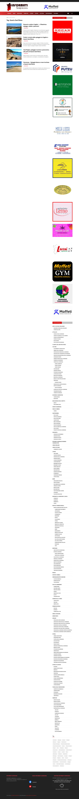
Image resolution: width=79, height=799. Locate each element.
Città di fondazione (57, 704)
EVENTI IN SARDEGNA (57, 406)
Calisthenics (57, 519)
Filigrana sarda (58, 382)
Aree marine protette (58, 480)
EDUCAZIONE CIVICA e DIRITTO (59, 400)
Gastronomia (56, 413)
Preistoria (56, 673)
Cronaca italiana (57, 338)
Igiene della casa (57, 593)
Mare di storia (56, 487)
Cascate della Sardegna (59, 557)
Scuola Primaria (55, 761)
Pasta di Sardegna (57, 425)
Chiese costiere (58, 365)
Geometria (56, 500)
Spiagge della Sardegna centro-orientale (62, 631)
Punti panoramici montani (59, 567)
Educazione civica (57, 404)
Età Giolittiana (57, 640)
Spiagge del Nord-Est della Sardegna (61, 621)
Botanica (55, 609)
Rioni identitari (57, 470)
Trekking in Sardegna (58, 570)
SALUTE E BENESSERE (57, 584)
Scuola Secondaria (63, 761)
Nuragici (54, 757)
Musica (54, 572)
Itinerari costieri (57, 485)
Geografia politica (57, 437)
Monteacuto (57, 723)
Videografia (56, 695)
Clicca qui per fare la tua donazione (62, 789)
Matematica (55, 753)
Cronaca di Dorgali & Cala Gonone (61, 335)
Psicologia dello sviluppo (60, 537)
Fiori (58, 747)
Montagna (55, 548)
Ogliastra (57, 728)
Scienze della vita (57, 611)
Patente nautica (57, 580)
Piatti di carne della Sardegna (60, 426)
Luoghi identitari (57, 461)
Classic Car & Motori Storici (59, 344)
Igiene (56, 529)
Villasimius (62, 765)
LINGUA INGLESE (56, 445)
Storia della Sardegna (60, 763)
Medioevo (55, 669)
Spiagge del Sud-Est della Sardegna (61, 626)
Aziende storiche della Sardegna (60, 358)
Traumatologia (57, 596)
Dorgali (54, 747)
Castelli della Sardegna (59, 639)
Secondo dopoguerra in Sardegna (61, 659)
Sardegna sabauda (57, 655)
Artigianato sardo (57, 356)
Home (7, 17)
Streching (57, 544)
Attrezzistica (57, 514)
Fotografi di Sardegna (58, 372)
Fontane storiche (57, 370)
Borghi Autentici (57, 701)
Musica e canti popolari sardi (60, 378)
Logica (55, 503)
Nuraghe (65, 755)
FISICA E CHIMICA (56, 409)
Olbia (63, 757)
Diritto (55, 402)
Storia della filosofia (58, 683)
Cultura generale (57, 578)
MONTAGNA (19, 13)
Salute (55, 594)
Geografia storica (57, 439)
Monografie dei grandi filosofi (60, 671)
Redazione (26, 53)
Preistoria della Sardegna (62, 759)
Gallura (56, 714)
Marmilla (57, 719)
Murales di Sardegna (58, 375)
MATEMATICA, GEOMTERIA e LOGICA (60, 496)
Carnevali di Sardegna (58, 360)
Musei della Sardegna (58, 377)
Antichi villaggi (57, 699)
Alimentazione (56, 586)
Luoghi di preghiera (58, 460)
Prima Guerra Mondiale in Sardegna (61, 652)
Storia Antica (56, 676)
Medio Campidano (58, 721)
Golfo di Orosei (68, 749)
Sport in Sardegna (57, 385)
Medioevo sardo (57, 647)
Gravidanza (57, 527)
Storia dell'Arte (57, 329)
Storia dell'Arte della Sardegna (60, 389)
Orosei (66, 757)
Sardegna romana (57, 654)
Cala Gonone (64, 741)
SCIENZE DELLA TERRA (57, 598)
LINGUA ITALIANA (56, 447)
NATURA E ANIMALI (56, 574)
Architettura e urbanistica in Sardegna (62, 353)
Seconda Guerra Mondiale (59, 674)
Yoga (56, 545)
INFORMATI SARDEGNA (15, 795)
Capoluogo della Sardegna (59, 703)
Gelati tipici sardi (57, 418)
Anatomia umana (57, 588)
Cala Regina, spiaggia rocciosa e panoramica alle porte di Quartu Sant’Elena (36, 50)
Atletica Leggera (58, 512)
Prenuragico (56, 650)
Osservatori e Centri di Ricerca (60, 384)
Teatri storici (56, 476)
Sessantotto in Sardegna (59, 660)
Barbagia (57, 711)
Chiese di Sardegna (56, 743)
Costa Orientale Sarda (57, 745)
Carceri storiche (57, 455)
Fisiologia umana (57, 589)
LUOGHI (31, 13)
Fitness (56, 520)
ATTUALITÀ (55, 332)
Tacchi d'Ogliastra (57, 568)
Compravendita (57, 396)
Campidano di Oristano (59, 713)
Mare (54, 479)
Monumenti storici (57, 465)
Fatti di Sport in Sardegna (59, 342)
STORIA (36, 13)
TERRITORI (26, 13)
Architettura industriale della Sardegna (62, 355)
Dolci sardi (56, 415)
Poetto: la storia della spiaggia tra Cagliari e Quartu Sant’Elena (35, 38)
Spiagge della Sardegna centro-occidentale (63, 630)
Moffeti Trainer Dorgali (58, 505)
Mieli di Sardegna (57, 421)
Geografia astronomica (58, 434)
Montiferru (57, 724)
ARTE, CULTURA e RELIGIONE (58, 326)
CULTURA (42, 13)
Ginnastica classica (59, 522)
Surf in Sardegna (58, 387)
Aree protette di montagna (59, 550)
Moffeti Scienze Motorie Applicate (60, 507)
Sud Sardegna (67, 763)
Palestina (54, 759)
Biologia (55, 608)
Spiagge (54, 618)
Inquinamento (57, 530)
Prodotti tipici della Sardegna (60, 429)
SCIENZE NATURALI (56, 606)
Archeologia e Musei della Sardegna (61, 351)
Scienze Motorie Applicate (60, 542)
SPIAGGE (9, 13)
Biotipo (56, 517)
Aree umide (56, 453)
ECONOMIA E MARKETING (58, 395)
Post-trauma (57, 535)
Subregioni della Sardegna (59, 708)
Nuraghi (70, 755)
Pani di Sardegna (57, 423)
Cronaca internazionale (59, 337)
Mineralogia (56, 603)
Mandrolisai (57, 718)
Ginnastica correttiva (59, 524)
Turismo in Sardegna (58, 392)
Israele (59, 751)
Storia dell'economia (58, 681)
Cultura (54, 346)
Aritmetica (56, 498)
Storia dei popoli (57, 679)
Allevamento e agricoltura (59, 348)
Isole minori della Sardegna (59, 484)
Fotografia (56, 692)
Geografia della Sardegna (59, 456)
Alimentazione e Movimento (60, 509)
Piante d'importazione (59, 553)
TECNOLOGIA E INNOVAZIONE (58, 687)
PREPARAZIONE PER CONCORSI (59, 577)
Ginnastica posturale (59, 525)
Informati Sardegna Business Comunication (59, 442)
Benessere (57, 515)
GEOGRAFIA (55, 432)
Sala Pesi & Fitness (58, 540)
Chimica (55, 410)
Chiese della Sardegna (58, 361)
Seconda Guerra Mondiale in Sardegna (61, 657)
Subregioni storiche (58, 475)
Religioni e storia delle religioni (60, 328)
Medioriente (65, 753)
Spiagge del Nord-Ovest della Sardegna (62, 623)
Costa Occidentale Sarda (65, 743)
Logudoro (57, 716)
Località (63, 751)
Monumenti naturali (58, 463)
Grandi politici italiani (58, 668)
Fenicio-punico (56, 644)
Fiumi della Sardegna (58, 558)
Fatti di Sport (56, 340)
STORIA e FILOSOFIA (57, 664)
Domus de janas (68, 745)
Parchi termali (57, 468)
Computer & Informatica (58, 689)
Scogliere (56, 492)
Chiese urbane (58, 367)
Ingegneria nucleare (58, 693)
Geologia (55, 602)
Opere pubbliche (57, 466)
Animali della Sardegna (58, 350)
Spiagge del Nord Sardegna (59, 620)
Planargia (57, 729)
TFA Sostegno (56, 582)
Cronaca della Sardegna (59, 333)
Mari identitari (56, 489)
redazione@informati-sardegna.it (31, 795)
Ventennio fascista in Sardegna (60, 662)
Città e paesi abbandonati (59, 706)
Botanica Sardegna (58, 551)
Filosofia (55, 666)
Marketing (56, 398)
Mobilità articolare (59, 532)
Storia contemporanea (58, 678)
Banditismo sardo (57, 637)
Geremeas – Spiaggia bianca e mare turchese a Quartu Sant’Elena (36, 63)
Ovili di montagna (57, 563)
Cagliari (59, 741)
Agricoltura (56, 600)
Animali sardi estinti (58, 635)
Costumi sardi (56, 368)
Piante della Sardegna (59, 555)
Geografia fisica (57, 435)
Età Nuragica (56, 642)
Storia (54, 634)
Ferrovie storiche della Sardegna (61, 645)
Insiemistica (56, 501)
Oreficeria (56, 380)
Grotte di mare (57, 482)
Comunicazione (57, 690)
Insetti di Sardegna (57, 562)
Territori (55, 697)
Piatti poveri (56, 428)
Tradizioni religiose (57, 391)
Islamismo (54, 751)
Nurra (56, 726)
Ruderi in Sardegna (57, 471)
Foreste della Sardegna (59, 560)
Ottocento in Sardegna (58, 649)
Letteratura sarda (57, 373)
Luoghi (54, 451)
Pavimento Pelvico (58, 534)
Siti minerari (56, 473)
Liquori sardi (56, 420)
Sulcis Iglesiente (58, 731)
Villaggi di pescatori (58, 494)
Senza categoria (56, 613)
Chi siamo (56, 13)
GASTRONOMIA (49, 13)
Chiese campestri (58, 363)
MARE (14, 13)
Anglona (56, 709)
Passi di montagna (57, 565)
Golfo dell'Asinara (62, 749)
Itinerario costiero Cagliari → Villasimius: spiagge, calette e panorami (35, 25)
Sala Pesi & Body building (60, 539)
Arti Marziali (57, 511)
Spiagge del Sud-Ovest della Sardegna (61, 628)
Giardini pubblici (57, 458)
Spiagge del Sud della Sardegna (60, 625)
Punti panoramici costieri (59, 490)
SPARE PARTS (55, 616)
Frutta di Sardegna (57, 416)
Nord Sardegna (60, 755)
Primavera (69, 759)
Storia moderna (57, 684)
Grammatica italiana (58, 449)
